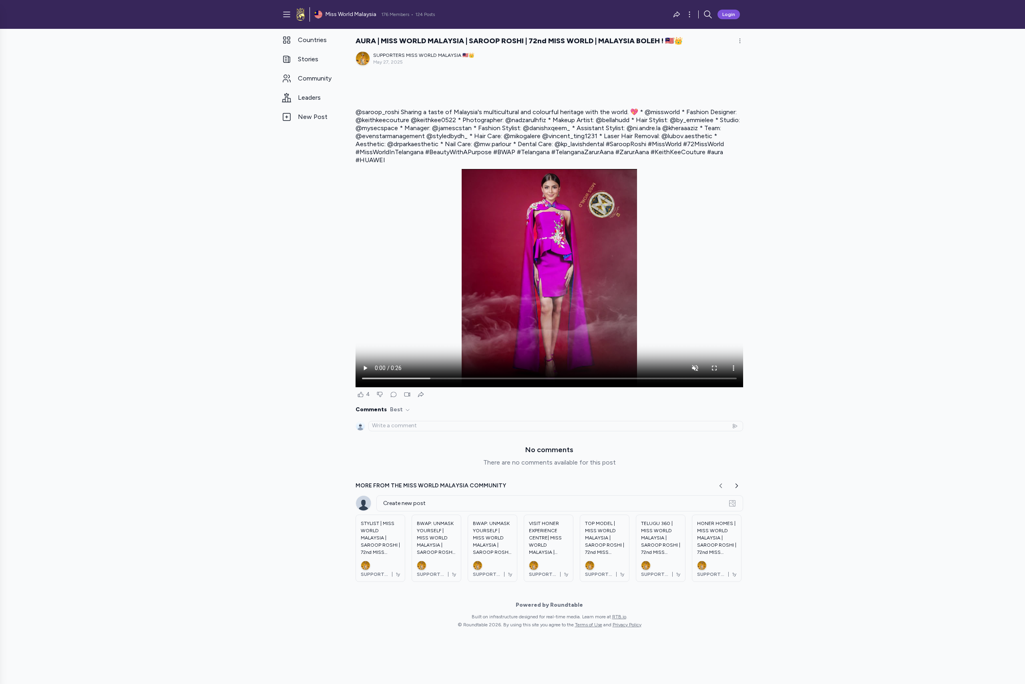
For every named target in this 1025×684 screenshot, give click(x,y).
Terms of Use (588, 625)
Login (728, 14)
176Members (395, 14)
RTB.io (619, 617)
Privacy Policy (627, 625)
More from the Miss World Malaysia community (431, 485)
